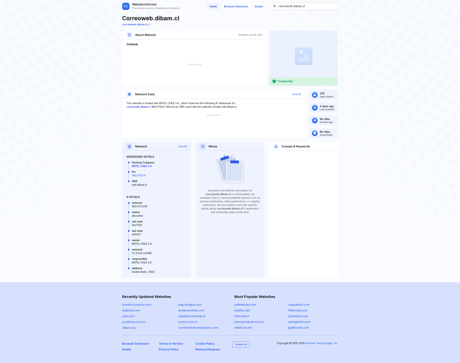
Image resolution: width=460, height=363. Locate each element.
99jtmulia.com (297, 310)
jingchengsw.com (189, 304)
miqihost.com (131, 310)
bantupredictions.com (249, 322)
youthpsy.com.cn (134, 322)
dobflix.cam (242, 310)
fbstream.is (241, 316)
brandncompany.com (136, 304)
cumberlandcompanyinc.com (198, 327)
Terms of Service (171, 343)
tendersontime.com (191, 310)
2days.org (128, 327)
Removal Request (208, 349)
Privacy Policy (169, 349)
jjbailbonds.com (298, 327)
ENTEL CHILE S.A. (142, 166)
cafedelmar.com (245, 304)
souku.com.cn (187, 322)
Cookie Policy (205, 343)
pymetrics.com (298, 316)
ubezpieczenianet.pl (191, 316)
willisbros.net (243, 327)
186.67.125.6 (139, 175)
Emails (259, 6)
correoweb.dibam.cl (135, 24)
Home (213, 6)
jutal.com (128, 316)
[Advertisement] (194, 75)
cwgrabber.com (299, 304)
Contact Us (241, 344)
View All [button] (296, 94)
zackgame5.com (299, 322)
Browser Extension (236, 6)
